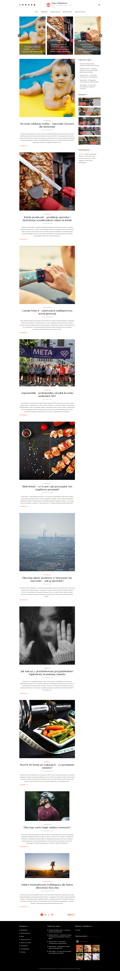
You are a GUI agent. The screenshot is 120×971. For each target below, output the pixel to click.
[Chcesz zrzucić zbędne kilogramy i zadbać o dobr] (96, 948)
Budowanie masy (67, 11)
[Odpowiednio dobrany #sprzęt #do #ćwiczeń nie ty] (96, 956)
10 (52, 915)
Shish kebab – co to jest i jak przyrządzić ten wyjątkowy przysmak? (47, 488)
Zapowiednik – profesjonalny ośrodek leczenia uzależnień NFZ (47, 394)
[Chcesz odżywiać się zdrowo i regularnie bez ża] (79, 948)
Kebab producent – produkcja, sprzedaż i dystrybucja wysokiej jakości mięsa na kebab (47, 219)
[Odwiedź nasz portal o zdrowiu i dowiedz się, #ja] (79, 956)
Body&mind (47, 761)
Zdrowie (23, 952)
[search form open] (99, 5)
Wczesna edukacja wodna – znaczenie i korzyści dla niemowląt (47, 125)
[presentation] (19, 35)
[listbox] (60, 35)
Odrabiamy (81, 154)
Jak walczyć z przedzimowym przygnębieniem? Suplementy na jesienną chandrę (47, 673)
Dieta (36, 11)
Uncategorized (47, 120)
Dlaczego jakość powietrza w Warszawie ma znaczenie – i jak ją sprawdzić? (47, 579)
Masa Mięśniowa (59, 3)
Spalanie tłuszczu (55, 11)
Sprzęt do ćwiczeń (80, 11)
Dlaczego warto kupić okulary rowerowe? (47, 827)
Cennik (78, 930)
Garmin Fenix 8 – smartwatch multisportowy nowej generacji (47, 312)
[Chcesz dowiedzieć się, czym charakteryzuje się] (88, 948)
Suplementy (44, 11)
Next (69, 914)
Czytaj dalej (22, 146)
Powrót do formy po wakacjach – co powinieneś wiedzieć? (47, 766)
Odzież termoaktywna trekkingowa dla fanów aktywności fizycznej (47, 886)
